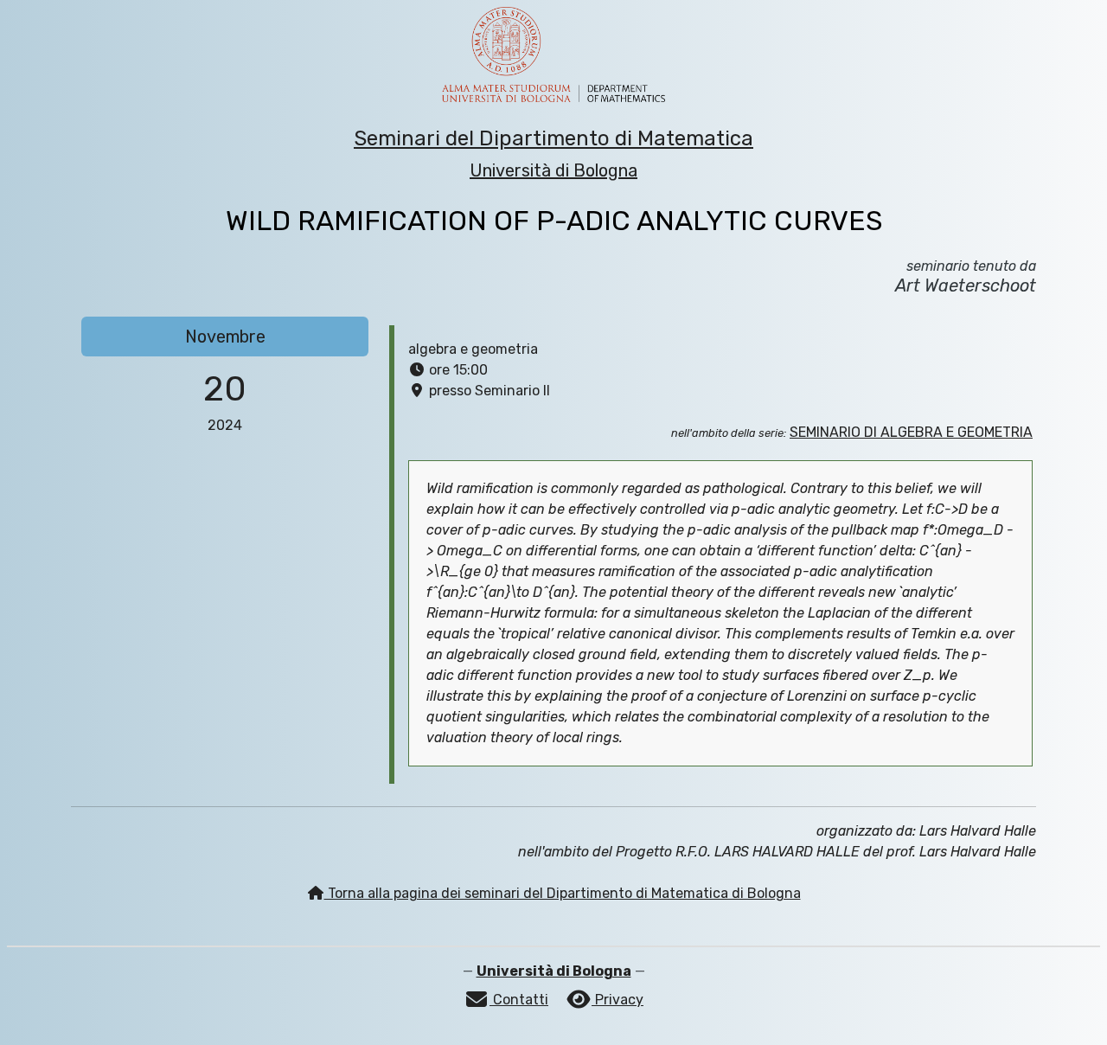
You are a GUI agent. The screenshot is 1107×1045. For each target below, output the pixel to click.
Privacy (617, 999)
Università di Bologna (553, 170)
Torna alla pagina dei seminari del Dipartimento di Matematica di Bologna (562, 893)
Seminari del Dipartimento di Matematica (553, 138)
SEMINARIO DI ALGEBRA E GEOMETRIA (911, 432)
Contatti (519, 999)
